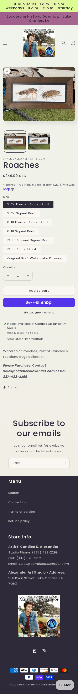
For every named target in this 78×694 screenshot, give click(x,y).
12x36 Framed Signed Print (28, 240)
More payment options (39, 312)
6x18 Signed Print (21, 231)
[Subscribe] (64, 463)
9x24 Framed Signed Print (28, 204)
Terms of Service (21, 512)
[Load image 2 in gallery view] (39, 142)
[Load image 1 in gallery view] (15, 142)
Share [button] (12, 387)
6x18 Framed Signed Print (27, 222)
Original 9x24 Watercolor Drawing (34, 258)
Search (13, 493)
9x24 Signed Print (21, 213)
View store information (25, 339)
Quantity (9, 267)
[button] (5, 42)
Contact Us (17, 502)
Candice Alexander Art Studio (32, 685)
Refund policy (19, 521)
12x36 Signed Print (21, 249)
